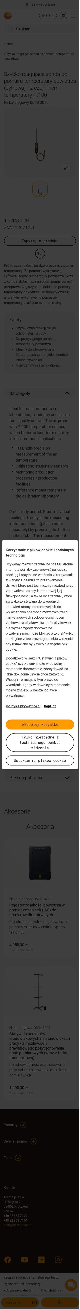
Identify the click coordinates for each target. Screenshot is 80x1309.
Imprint (50, 706)
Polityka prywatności (23, 706)
